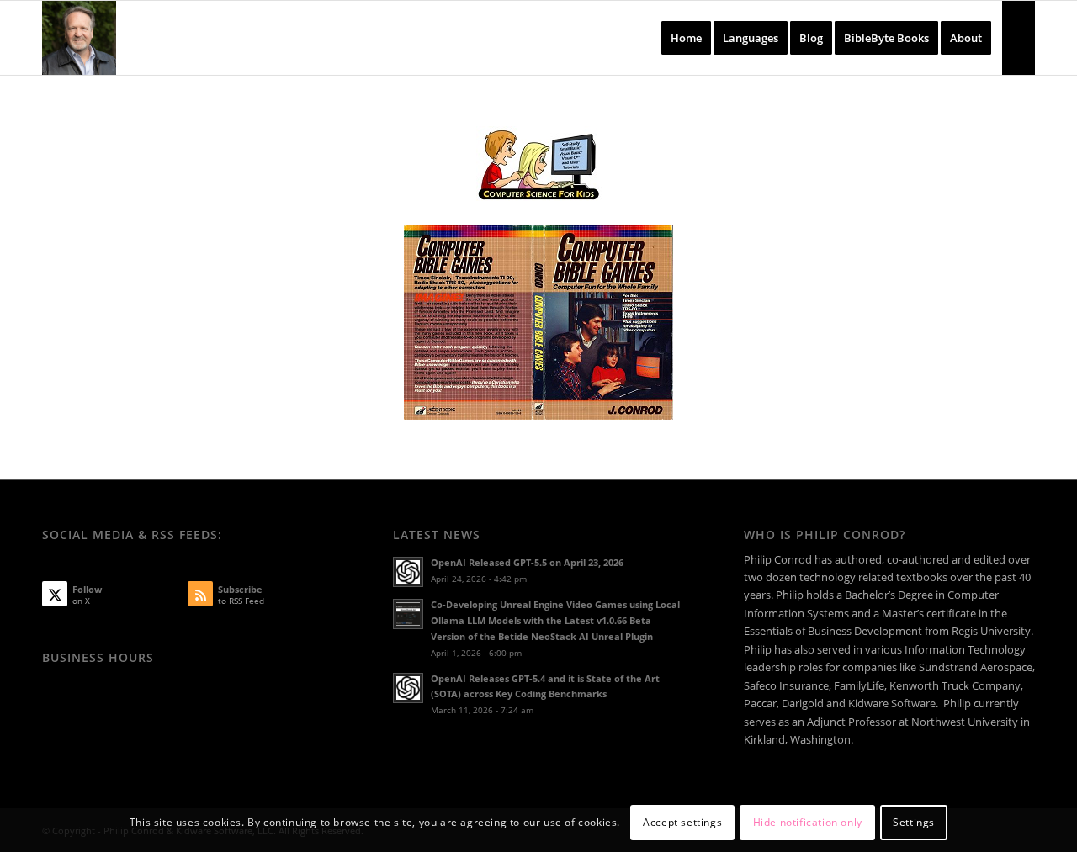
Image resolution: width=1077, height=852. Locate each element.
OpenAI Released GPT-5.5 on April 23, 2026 (527, 562)
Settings (914, 822)
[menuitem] (686, 38)
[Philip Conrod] (79, 38)
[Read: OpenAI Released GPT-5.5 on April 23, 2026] (408, 572)
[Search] (1018, 38)
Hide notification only (807, 822)
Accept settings (682, 822)
